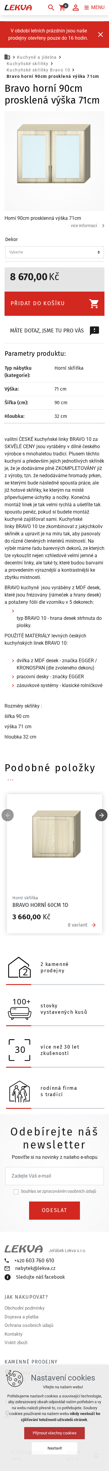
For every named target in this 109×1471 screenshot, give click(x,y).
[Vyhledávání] (51, 8)
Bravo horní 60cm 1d (40, 905)
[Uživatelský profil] (76, 8)
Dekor (11, 239)
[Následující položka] (101, 815)
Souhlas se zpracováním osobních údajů (58, 1191)
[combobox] (52, 252)
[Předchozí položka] (8, 815)
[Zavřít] (100, 34)
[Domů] (9, 56)
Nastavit (55, 1448)
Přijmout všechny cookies (55, 1433)
